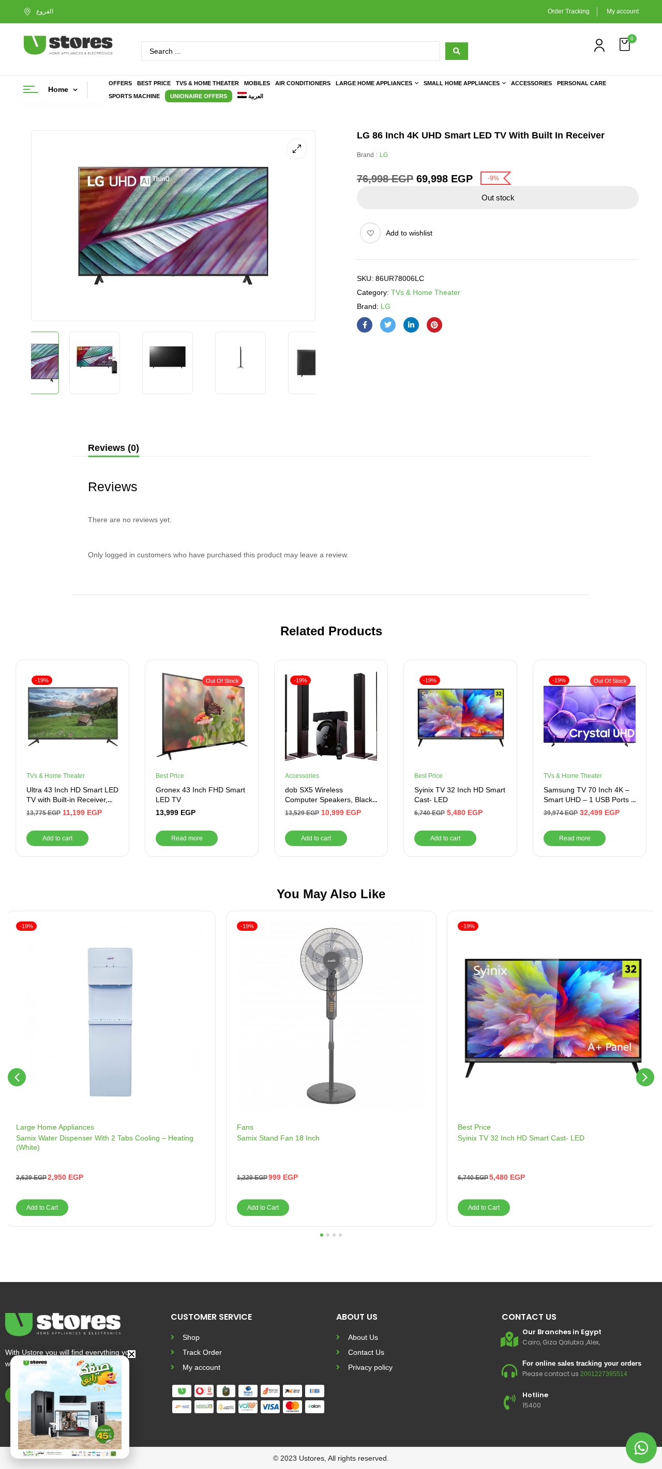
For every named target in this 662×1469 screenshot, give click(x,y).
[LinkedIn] (411, 325)
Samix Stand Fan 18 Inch (278, 1138)
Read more (187, 838)
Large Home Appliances (55, 1127)
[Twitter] (388, 325)
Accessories (302, 775)
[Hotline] (509, 1402)
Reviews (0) (113, 448)
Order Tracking (569, 11)
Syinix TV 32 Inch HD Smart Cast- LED (521, 1138)
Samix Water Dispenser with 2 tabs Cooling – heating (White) (104, 1142)
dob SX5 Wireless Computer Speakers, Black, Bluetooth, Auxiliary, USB (329, 800)
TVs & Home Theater (425, 292)
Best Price (170, 775)
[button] (626, 44)
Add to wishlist (409, 233)
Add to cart (57, 838)
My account (623, 11)
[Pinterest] (434, 325)
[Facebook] (364, 325)
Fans (245, 1127)
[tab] (113, 449)
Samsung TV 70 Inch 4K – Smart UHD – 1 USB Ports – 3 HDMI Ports (589, 800)
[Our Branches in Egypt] (509, 1339)
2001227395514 (603, 1374)
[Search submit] (456, 51)
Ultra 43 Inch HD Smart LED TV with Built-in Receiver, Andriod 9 (72, 800)
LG (384, 155)
